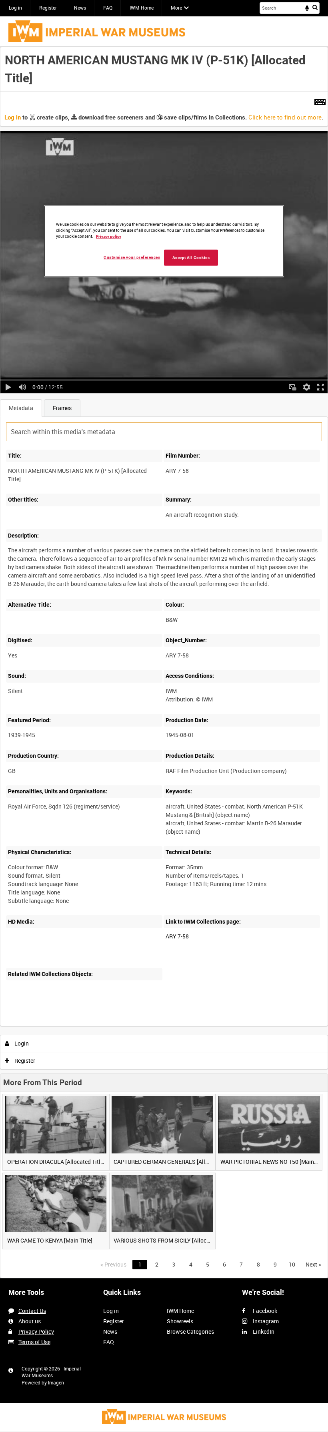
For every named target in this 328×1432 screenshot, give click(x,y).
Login (21, 1043)
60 (99, 1025)
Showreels (180, 1321)
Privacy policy (108, 236)
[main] (164, 663)
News (80, 7)
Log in (15, 7)
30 (77, 1025)
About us (29, 1321)
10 (55, 1025)
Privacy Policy (36, 1331)
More (176, 7)
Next (313, 1264)
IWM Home (142, 7)
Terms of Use (34, 1342)
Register (48, 7)
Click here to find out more (285, 117)
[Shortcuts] (320, 100)
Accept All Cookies (191, 257)
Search (315, 7)
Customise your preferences (132, 257)
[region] (164, 241)
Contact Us (32, 1310)
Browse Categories (190, 1331)
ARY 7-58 (177, 936)
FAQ (107, 7)
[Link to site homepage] (96, 31)
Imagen (56, 1382)
